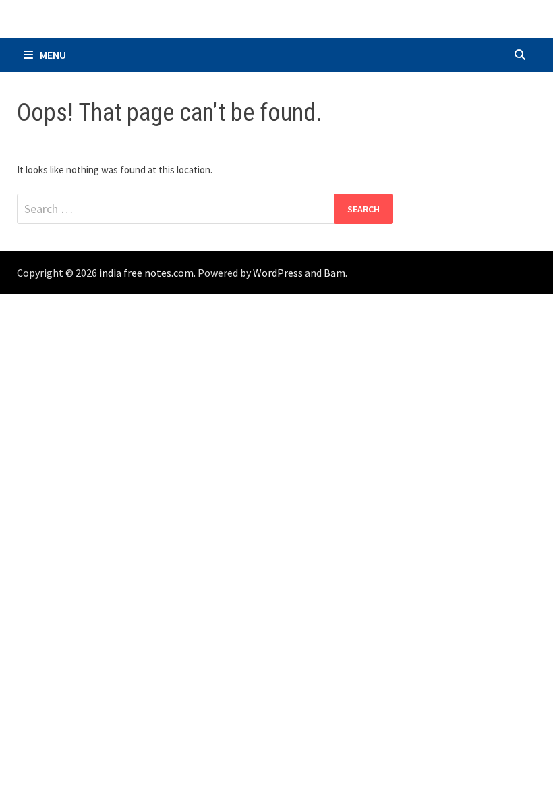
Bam (334, 272)
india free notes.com (146, 272)
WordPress (278, 272)
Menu (53, 54)
